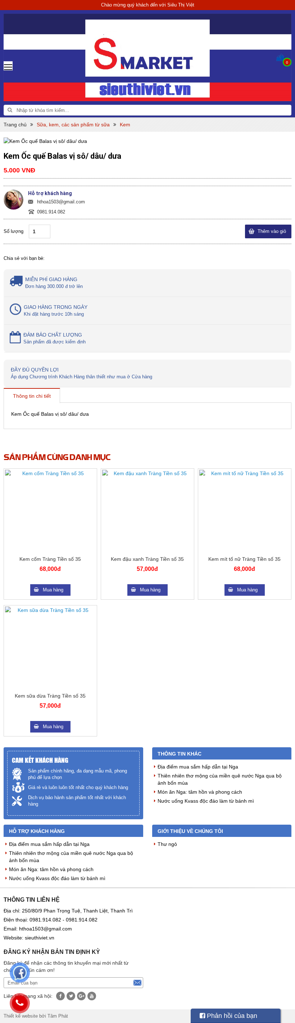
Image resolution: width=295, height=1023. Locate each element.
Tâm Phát (57, 1016)
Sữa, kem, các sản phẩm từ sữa (73, 124)
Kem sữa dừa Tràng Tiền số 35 (50, 696)
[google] (81, 996)
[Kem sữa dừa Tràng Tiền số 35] (50, 648)
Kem (125, 124)
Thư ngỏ (167, 844)
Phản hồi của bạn (231, 1015)
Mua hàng (53, 589)
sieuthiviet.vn (39, 938)
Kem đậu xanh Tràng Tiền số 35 (147, 559)
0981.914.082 (51, 212)
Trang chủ (15, 124)
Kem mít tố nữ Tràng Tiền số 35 (244, 559)
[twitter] (71, 996)
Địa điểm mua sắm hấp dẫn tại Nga (198, 767)
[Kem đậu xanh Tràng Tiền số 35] (147, 511)
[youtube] (91, 996)
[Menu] (8, 65)
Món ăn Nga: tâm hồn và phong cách (200, 792)
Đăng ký (137, 983)
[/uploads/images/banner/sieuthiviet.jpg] (147, 57)
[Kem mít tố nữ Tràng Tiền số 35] (244, 511)
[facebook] (60, 996)
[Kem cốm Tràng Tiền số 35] (50, 511)
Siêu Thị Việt (180, 5)
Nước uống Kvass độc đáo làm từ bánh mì (206, 801)
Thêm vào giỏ (272, 231)
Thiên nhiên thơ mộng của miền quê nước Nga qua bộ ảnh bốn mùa (220, 779)
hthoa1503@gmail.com (61, 201)
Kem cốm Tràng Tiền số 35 (50, 559)
